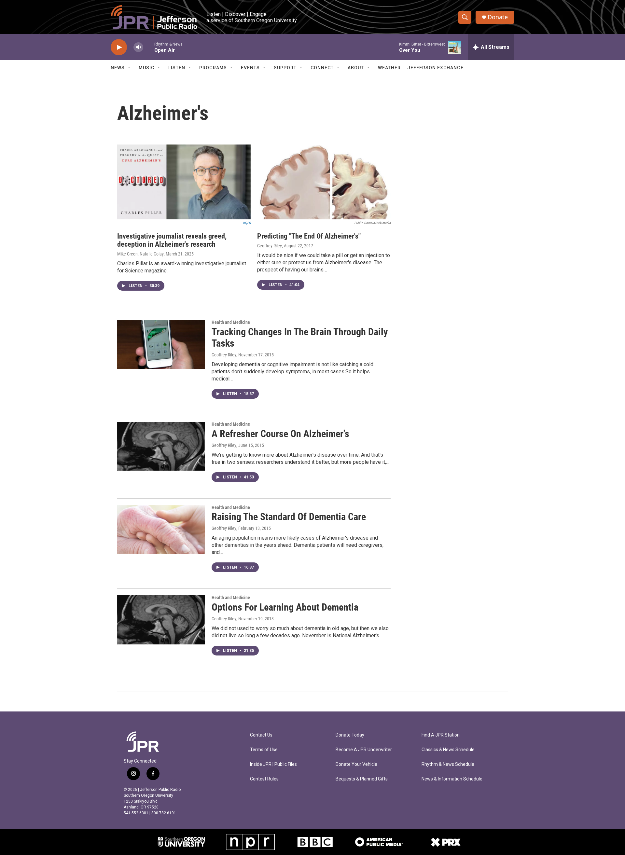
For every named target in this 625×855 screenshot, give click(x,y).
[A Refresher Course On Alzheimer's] (161, 446)
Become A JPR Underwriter (364, 749)
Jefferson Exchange (435, 67)
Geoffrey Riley (269, 245)
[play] (119, 47)
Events (250, 67)
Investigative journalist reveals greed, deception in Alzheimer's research (172, 240)
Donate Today (350, 735)
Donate (498, 17)
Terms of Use (264, 749)
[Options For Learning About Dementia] (161, 619)
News (118, 67)
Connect (322, 67)
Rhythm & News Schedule (448, 764)
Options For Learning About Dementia (285, 607)
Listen (176, 67)
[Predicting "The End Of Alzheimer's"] (324, 182)
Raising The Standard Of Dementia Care (289, 516)
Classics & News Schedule (448, 749)
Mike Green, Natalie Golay (140, 253)
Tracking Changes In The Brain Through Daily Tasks (300, 337)
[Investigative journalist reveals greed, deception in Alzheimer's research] (184, 182)
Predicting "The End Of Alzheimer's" (309, 236)
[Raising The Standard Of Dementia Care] (161, 529)
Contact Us (261, 735)
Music (146, 67)
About (356, 67)
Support (285, 67)
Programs (213, 67)
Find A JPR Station (441, 735)
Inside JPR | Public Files (273, 764)
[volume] (138, 47)
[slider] (149, 47)
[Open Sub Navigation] (129, 67)
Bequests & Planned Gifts (362, 779)
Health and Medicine (231, 322)
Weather (389, 67)
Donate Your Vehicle (356, 764)
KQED (247, 223)
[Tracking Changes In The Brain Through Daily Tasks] (161, 344)
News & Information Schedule (452, 779)
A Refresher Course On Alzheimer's (280, 433)
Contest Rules (264, 779)
